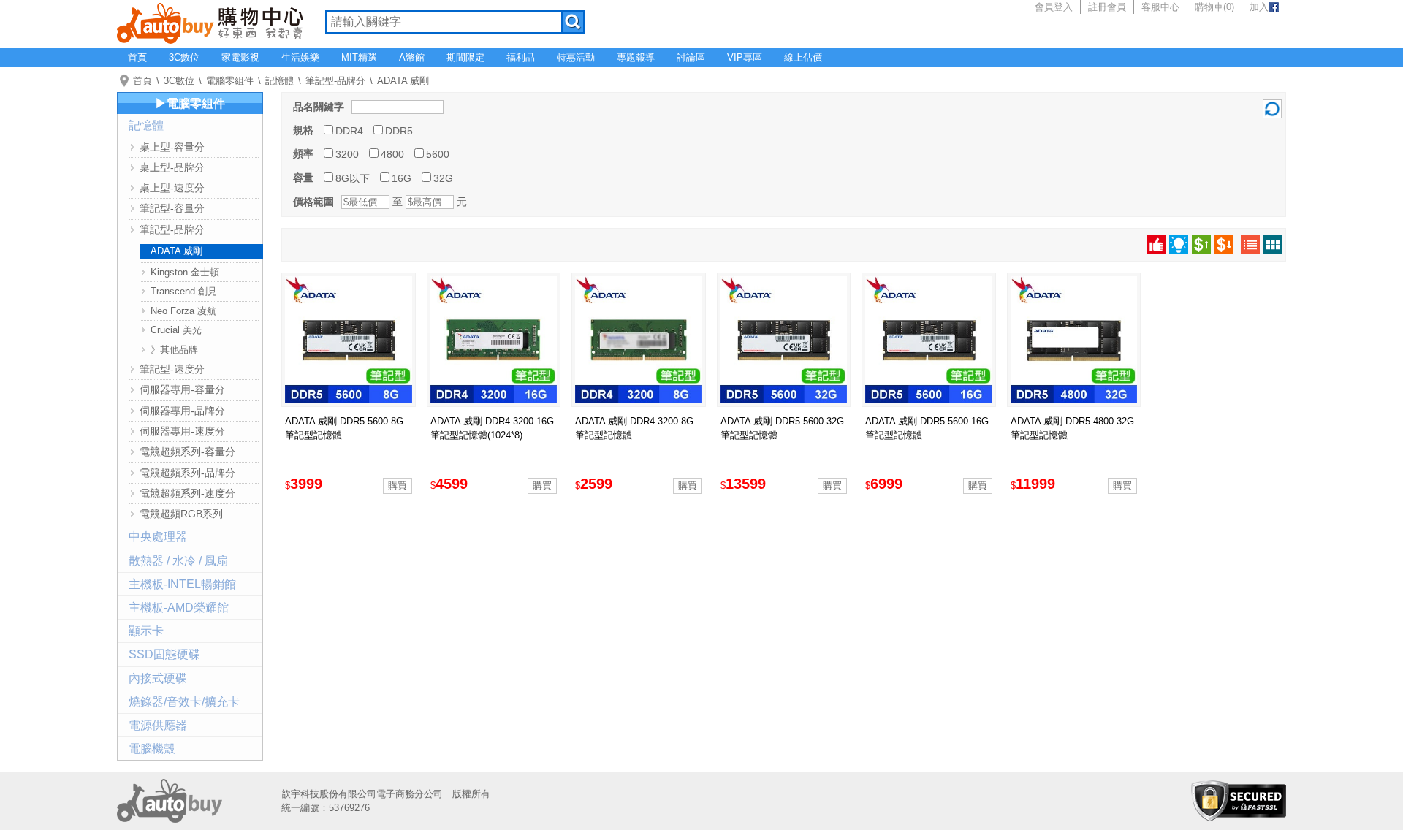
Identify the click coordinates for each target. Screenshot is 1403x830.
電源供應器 (158, 725)
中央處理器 (158, 536)
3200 (347, 154)
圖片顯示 (1272, 244)
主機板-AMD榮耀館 (179, 607)
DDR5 (399, 131)
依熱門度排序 (1156, 244)
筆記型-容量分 (172, 208)
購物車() (1214, 6)
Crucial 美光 (176, 329)
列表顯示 (1250, 244)
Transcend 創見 (184, 291)
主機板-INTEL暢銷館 (182, 584)
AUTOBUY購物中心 (210, 22)
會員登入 (1054, 6)
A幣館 (412, 57)
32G (443, 178)
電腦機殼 (152, 748)
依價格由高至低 (1223, 244)
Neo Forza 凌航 (183, 310)
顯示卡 (146, 631)
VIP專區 (744, 57)
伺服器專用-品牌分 (182, 410)
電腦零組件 (230, 80)
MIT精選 (359, 57)
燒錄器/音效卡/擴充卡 (184, 702)
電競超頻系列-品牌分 (187, 473)
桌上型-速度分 (172, 188)
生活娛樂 (300, 57)
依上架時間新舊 (1178, 244)
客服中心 (1160, 6)
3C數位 (184, 57)
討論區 (691, 57)
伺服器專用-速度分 (182, 431)
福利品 (520, 57)
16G (401, 178)
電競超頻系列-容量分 (187, 451)
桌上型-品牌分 (172, 167)
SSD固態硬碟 (164, 654)
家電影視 (240, 57)
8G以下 (352, 178)
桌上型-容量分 (172, 147)
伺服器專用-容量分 (182, 389)
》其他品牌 (174, 349)
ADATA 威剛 (403, 80)
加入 (1259, 6)
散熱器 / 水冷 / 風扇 (178, 561)
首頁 (137, 57)
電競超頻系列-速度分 (187, 493)
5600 (437, 154)
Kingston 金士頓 (185, 272)
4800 (392, 154)
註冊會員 (1107, 6)
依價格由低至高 (1201, 244)
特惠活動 (576, 57)
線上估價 (803, 57)
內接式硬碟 (158, 678)
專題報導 (636, 57)
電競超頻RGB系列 (181, 513)
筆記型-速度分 (172, 369)
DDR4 (349, 131)
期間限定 (465, 57)
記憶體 (279, 80)
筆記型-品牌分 (335, 80)
